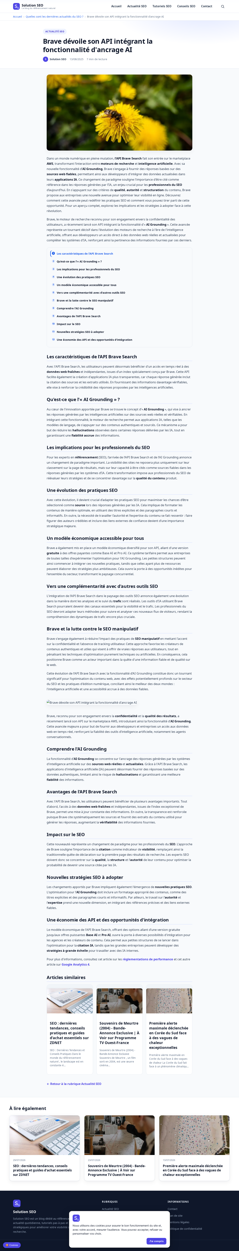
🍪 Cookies (12, 1245)
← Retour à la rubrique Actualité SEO (74, 1084)
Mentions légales (178, 1222)
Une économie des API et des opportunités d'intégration (94, 339)
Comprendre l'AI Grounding (75, 308)
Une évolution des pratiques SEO (78, 277)
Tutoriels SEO (162, 6)
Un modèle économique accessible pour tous (86, 285)
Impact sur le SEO (68, 324)
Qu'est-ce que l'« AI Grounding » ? (79, 261)
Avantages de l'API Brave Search (78, 316)
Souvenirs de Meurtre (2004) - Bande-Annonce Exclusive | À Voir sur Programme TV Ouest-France (119, 1033)
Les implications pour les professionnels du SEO (88, 269)
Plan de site (175, 1215)
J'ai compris (156, 1241)
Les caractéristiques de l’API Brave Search (85, 253)
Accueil (116, 6)
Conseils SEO (186, 6)
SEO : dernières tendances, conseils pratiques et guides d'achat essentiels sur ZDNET (69, 1033)
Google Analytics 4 (75, 964)
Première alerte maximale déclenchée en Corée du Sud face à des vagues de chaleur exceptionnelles (168, 1035)
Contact (206, 6)
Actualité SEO (137, 6)
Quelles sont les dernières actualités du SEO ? (54, 16)
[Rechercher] (222, 6)
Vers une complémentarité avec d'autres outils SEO (91, 292)
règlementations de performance (148, 959)
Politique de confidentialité (185, 1228)
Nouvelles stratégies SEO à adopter (80, 332)
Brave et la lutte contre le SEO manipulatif (85, 300)
